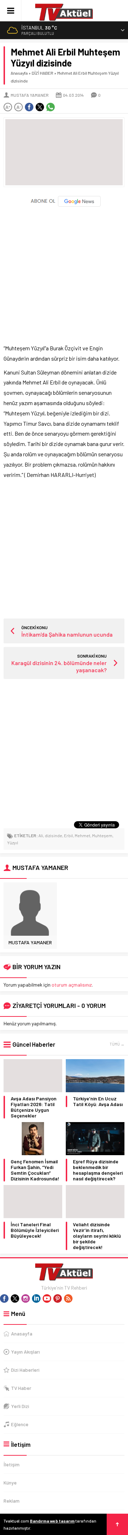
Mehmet (82, 835)
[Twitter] (15, 1298)
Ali (40, 835)
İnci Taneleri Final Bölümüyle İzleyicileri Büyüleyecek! (35, 1230)
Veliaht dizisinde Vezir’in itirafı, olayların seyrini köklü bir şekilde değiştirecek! (97, 1236)
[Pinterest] (57, 1298)
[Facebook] (4, 1298)
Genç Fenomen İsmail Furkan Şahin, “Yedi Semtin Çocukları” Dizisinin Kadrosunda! (35, 1170)
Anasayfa (19, 72)
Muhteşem (102, 835)
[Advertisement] (64, 272)
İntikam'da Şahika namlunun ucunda (67, 634)
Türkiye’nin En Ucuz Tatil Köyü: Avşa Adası (98, 1101)
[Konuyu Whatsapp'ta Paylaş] (50, 107)
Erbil (68, 835)
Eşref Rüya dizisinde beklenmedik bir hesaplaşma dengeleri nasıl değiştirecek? (98, 1170)
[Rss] (68, 1298)
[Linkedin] (36, 1298)
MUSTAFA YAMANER (30, 94)
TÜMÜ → (117, 1044)
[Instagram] (25, 1298)
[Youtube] (47, 1298)
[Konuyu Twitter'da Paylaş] (40, 107)
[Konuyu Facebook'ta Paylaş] (29, 107)
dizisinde (53, 835)
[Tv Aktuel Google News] (64, 205)
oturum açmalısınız (72, 985)
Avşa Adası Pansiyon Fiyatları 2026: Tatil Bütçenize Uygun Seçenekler (34, 1107)
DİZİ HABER (42, 72)
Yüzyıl (12, 842)
